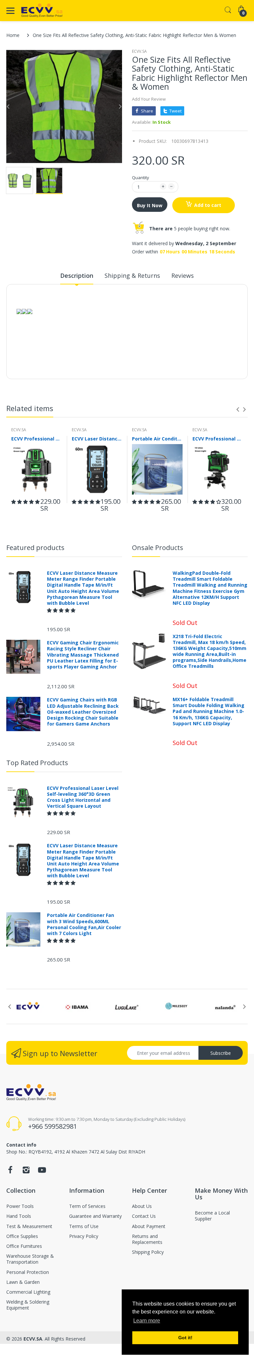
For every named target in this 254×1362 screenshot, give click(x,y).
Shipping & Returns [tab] (132, 275)
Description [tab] (76, 275)
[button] (25, 502)
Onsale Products (157, 547)
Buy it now (149, 205)
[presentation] (237, 409)
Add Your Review (149, 99)
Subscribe (220, 1053)
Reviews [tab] (182, 275)
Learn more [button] (146, 1320)
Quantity (140, 177)
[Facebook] (10, 1172)
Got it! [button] (185, 1337)
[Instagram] (26, 1172)
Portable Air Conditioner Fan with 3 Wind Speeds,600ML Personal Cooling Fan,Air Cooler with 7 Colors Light (157, 439)
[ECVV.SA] (42, 10)
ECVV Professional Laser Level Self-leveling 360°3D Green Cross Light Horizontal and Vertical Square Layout (36, 439)
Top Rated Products (37, 762)
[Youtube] (42, 1172)
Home (13, 35)
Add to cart (207, 205)
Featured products (35, 547)
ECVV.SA (139, 51)
